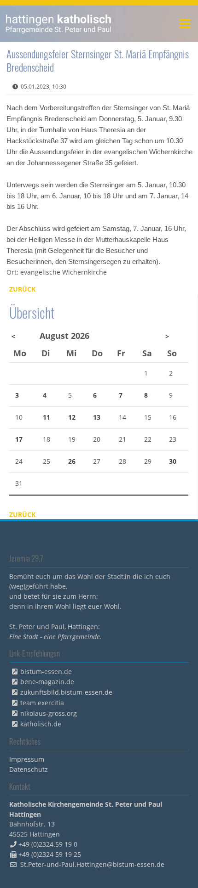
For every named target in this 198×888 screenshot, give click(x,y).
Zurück (22, 289)
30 (172, 461)
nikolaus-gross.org (48, 713)
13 (96, 417)
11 (46, 417)
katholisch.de (40, 723)
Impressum (26, 759)
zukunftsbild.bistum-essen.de (66, 692)
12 (72, 417)
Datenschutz (28, 769)
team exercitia (42, 702)
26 (72, 461)
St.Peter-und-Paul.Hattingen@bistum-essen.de (92, 864)
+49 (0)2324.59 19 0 (47, 844)
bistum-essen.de (46, 671)
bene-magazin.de (47, 681)
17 (19, 439)
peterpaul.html (59, 24)
